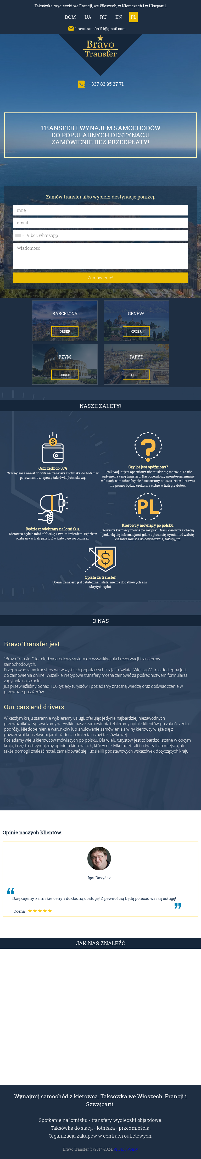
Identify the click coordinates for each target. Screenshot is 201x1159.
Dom (70, 17)
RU (103, 17)
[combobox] (19, 235)
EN (118, 17)
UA (88, 17)
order (65, 331)
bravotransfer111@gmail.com (100, 28)
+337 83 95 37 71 (106, 84)
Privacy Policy (126, 1149)
